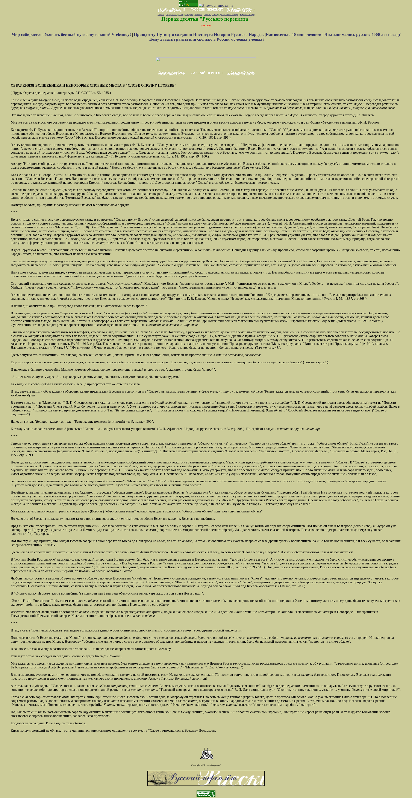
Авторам (189, 14)
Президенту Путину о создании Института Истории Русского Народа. (199, 34)
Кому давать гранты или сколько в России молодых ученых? (207, 39)
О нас (181, 14)
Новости (198, 14)
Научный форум (247, 14)
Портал (161, 14)
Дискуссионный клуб (228, 14)
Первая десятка (211, 14)
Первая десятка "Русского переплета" (206, 19)
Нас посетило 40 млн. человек (293, 34)
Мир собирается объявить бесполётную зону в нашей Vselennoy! (71, 34)
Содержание (171, 14)
